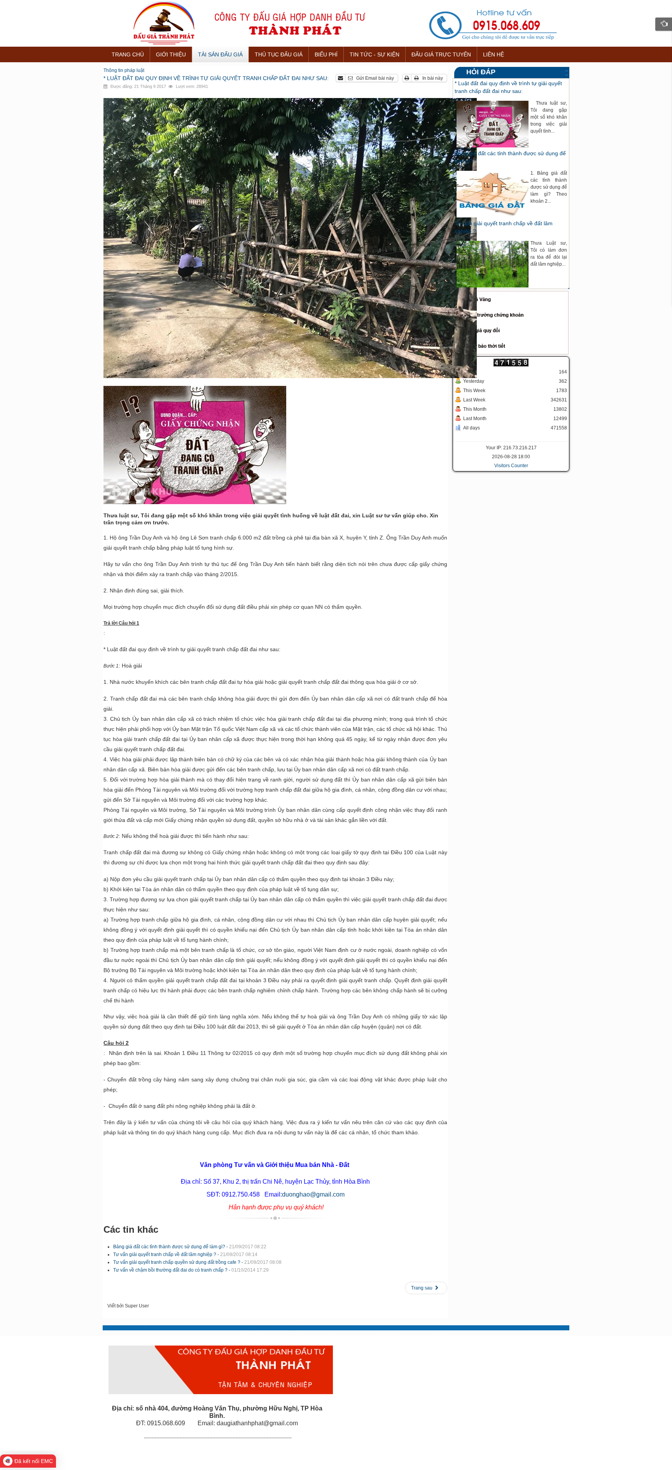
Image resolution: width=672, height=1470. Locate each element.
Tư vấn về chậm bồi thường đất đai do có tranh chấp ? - (191, 1270)
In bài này (432, 78)
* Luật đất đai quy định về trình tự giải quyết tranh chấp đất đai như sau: (216, 78)
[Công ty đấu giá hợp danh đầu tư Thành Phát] (336, 23)
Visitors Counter (511, 465)
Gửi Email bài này (374, 78)
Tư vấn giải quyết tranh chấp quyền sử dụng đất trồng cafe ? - (197, 1262)
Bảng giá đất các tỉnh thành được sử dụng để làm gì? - (189, 1246)
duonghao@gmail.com (313, 1194)
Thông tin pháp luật (123, 70)
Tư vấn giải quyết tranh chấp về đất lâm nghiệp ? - (185, 1254)
